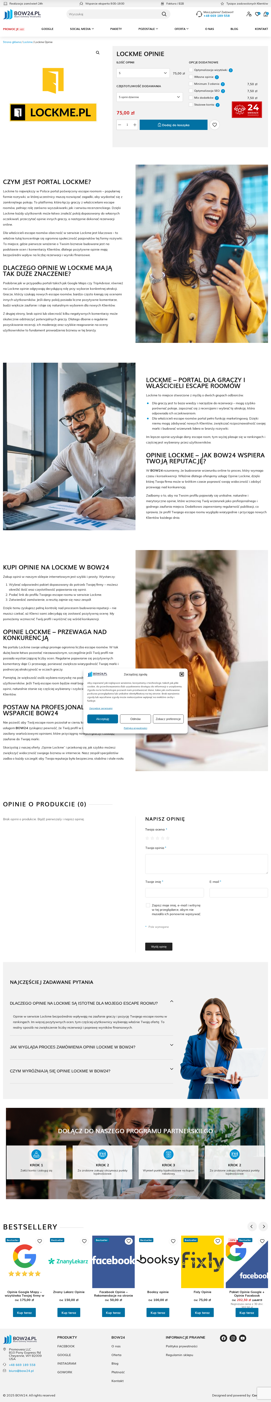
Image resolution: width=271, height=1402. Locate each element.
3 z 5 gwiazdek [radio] (158, 837)
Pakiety (116, 29)
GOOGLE (64, 1354)
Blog (234, 29)
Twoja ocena (156, 829)
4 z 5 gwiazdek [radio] (163, 837)
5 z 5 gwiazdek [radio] (168, 837)
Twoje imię (154, 882)
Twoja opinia (155, 848)
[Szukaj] (164, 14)
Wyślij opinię (159, 946)
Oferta (180, 29)
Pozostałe (146, 29)
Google (47, 29)
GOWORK (64, 1372)
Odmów (135, 719)
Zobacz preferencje (168, 719)
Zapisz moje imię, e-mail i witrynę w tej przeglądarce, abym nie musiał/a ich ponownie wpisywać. (176, 909)
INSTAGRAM (66, 1363)
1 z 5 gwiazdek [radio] (147, 837)
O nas (209, 29)
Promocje (11, 29)
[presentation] (252, 1226)
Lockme (28, 42)
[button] (182, 674)
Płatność (118, 1372)
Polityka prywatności (135, 728)
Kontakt (261, 29)
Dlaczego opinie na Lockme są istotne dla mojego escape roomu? (84, 1003)
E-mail (215, 882)
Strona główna (12, 42)
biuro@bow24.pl (21, 1370)
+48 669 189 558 (22, 1364)
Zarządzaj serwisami (100, 708)
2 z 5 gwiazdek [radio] (152, 837)
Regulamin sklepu (179, 1354)
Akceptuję (102, 719)
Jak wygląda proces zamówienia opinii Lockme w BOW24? (72, 1047)
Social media (80, 29)
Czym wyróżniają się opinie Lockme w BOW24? (60, 1071)
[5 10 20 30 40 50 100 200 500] (143, 73)
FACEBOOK (66, 1346)
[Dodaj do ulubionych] (214, 125)
